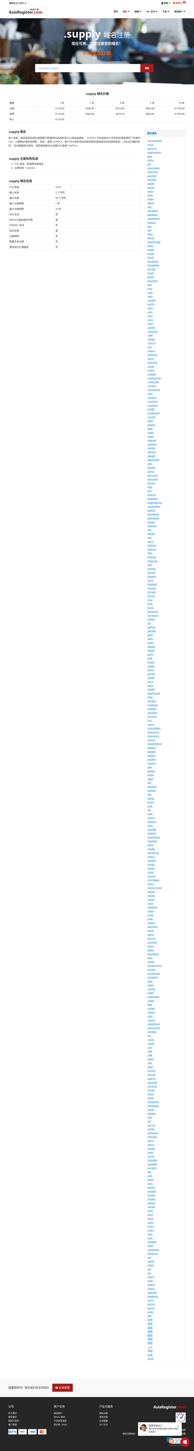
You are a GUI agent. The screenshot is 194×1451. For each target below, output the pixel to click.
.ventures (152, 1253)
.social (150, 1129)
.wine (150, 1300)
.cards (150, 304)
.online (151, 923)
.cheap (151, 339)
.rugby (151, 1043)
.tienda (151, 1203)
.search (151, 1078)
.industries (153, 732)
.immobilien (154, 728)
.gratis (150, 662)
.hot (149, 720)
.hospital (152, 712)
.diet (149, 463)
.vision (150, 1277)
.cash (150, 323)
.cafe (150, 292)
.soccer (151, 1125)
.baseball (152, 214)
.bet (149, 226)
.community (154, 378)
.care (150, 308)
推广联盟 (12, 1424)
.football (152, 584)
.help (150, 697)
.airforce (152, 148)
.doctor (151, 483)
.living (150, 798)
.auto (150, 191)
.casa (150, 319)
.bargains (152, 210)
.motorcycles (154, 887)
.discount (152, 475)
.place (150, 950)
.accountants (154, 140)
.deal (150, 428)
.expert (151, 522)
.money (151, 876)
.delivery (152, 444)
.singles (151, 1113)
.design (151, 456)
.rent (150, 1016)
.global (151, 646)
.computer (153, 382)
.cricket (151, 417)
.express (152, 526)
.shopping (153, 1101)
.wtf (149, 1316)
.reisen (151, 1012)
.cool (150, 393)
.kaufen (151, 759)
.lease (150, 775)
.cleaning (152, 354)
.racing (151, 989)
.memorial (153, 852)
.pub (149, 981)
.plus (150, 957)
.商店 (150, 1323)
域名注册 (103, 1413)
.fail (149, 530)
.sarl (149, 1063)
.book (150, 257)
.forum (151, 596)
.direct (150, 471)
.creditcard (153, 413)
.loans (150, 802)
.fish (149, 564)
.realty (150, 1000)
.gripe (150, 670)
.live (149, 794)
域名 (125, 11)
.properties (153, 973)
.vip (149, 1273)
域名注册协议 (129, 1433)
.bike (150, 234)
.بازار (149, 1347)
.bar (149, 207)
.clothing (152, 362)
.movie (151, 891)
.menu (150, 856)
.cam (150, 296)
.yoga (150, 1358)
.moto (150, 884)
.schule (151, 1074)
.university (153, 1249)
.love (149, 806)
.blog (150, 245)
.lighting (152, 786)
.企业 (150, 1354)
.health (151, 689)
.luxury (151, 817)
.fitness (151, 572)
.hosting (152, 716)
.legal (150, 779)
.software (152, 1133)
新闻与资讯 (13, 1421)
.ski (149, 1121)
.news (150, 911)
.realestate (153, 996)
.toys (150, 1234)
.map (150, 825)
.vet (149, 1257)
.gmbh (151, 650)
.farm (150, 541)
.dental (151, 448)
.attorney (152, 171)
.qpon (150, 985)
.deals (150, 432)
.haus (150, 685)
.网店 (150, 1343)
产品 (164, 11)
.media (151, 849)
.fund (150, 607)
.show (150, 1109)
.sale (149, 1051)
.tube (150, 1245)
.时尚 (150, 1319)
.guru (150, 681)
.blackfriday (154, 242)
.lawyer (151, 771)
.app (149, 156)
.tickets (151, 1195)
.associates (153, 168)
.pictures (152, 942)
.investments (154, 743)
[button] (17, 3)
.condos (151, 386)
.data (150, 420)
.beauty (151, 222)
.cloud (150, 366)
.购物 (150, 1339)
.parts (150, 930)
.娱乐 (150, 1335)
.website (152, 1292)
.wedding (152, 1296)
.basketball (153, 218)
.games (151, 627)
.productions (154, 965)
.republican (153, 1024)
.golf (149, 658)
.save (150, 1066)
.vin (149, 1269)
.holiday (151, 708)
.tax (149, 1172)
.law (149, 767)
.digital (151, 467)
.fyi (149, 623)
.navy (150, 903)
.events (151, 510)
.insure (151, 740)
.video (150, 1265)
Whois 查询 (59, 1417)
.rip (149, 1035)
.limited (151, 790)
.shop (150, 1094)
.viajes (150, 1261)
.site (149, 1117)
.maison (151, 821)
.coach (151, 370)
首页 (116, 11)
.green (151, 666)
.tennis (151, 1187)
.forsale (151, 588)
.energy (151, 494)
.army (150, 160)
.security (152, 1082)
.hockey (151, 701)
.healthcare (153, 693)
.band (150, 203)
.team (150, 1179)
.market (151, 829)
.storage (152, 1136)
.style (150, 1152)
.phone (151, 938)
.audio (150, 183)
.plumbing (153, 954)
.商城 (150, 1331)
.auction (151, 175)
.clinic (150, 358)
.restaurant (153, 1028)
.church (151, 343)
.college (151, 374)
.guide (150, 677)
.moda (150, 864)
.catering (152, 331)
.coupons (152, 401)
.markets (152, 841)
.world (150, 1308)
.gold (150, 654)
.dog (149, 487)
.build (150, 273)
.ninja (150, 915)
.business (152, 280)
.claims (151, 351)
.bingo (150, 238)
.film (149, 553)
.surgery (152, 1168)
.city (149, 347)
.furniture (152, 611)
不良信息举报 (60, 1421)
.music (151, 899)
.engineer (152, 498)
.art (149, 164)
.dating (151, 424)
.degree (151, 440)
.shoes (151, 1090)
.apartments (154, 152)
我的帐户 (178, 11)
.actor (150, 144)
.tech (150, 1183)
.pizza (150, 946)
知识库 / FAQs (60, 1424)
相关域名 (152, 133)
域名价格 (103, 1417)
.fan (149, 537)
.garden (151, 631)
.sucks (150, 1156)
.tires (150, 1210)
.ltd (149, 810)
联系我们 (12, 1417)
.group (151, 673)
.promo (151, 969)
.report (151, 1020)
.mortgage (153, 880)
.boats (150, 249)
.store (150, 1140)
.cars (150, 312)
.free (149, 600)
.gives (150, 642)
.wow (150, 1312)
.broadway (153, 265)
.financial (152, 561)
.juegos (151, 755)
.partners (152, 926)
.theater (151, 1191)
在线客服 (64, 1387)
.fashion (151, 545)
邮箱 (137, 11)
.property (152, 977)
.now (150, 919)
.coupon (152, 397)
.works (151, 1304)
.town (150, 1230)
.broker (151, 269)
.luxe (149, 814)
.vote (150, 1280)
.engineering (154, 502)
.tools (150, 1218)
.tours (150, 1226)
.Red (149, 1004)
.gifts (150, 635)
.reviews (152, 1031)
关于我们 (12, 1413)
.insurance (153, 736)
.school (151, 1070)
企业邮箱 (103, 1421)
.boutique (152, 261)
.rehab (151, 1008)
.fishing (151, 568)
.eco (149, 491)
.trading (151, 1241)
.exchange (153, 514)
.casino (151, 327)
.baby (150, 199)
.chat (150, 335)
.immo (150, 724)
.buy (149, 284)
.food (150, 580)
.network (152, 907)
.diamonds (153, 459)
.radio (150, 992)
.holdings (152, 705)
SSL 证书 (151, 11)
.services (152, 1086)
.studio (151, 1148)
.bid (149, 230)
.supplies (152, 1160)
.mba (150, 845)
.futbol (151, 619)
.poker (151, 961)
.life (149, 782)
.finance (151, 557)
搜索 (147, 68)
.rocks (150, 1039)
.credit (150, 409)
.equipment (153, 506)
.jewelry (151, 747)
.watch (151, 1284)
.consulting (153, 389)
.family (151, 533)
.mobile (151, 860)
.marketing (153, 837)
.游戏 (150, 1350)
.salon (150, 1059)
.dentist (151, 452)
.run (149, 1047)
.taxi (149, 1175)
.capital (151, 300)
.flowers (151, 576)
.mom (150, 872)
